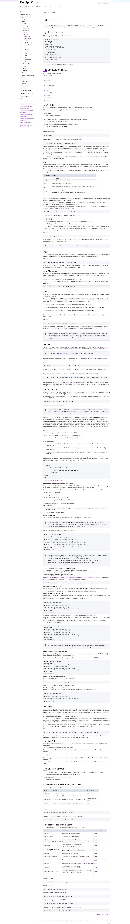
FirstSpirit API (25, 79)
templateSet (49, 97)
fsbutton (27, 49)
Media (95, 860)
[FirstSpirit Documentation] (34, 2)
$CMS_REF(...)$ (90, 726)
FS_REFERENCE (73, 382)
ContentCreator (25, 68)
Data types (25, 32)
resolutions (88, 413)
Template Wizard (26, 85)
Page (88, 795)
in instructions (27, 38)
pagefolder (82, 718)
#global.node (98, 156)
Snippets (24, 23)
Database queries (27, 61)
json (26, 55)
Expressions (26, 30)
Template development (25, 17)
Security (24, 83)
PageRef (89, 800)
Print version (100, 914)
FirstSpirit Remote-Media (99, 348)
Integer (96, 845)
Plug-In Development (25, 90)
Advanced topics (24, 96)
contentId (48, 80)
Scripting (24, 72)
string (88, 793)
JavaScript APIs (26, 81)
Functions (25, 34)
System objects (27, 59)
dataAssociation (29, 42)
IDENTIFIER (49, 75)
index (47, 83)
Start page (22, 6)
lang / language (50, 85)
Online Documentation (49, 12)
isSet (26, 53)
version (47, 100)
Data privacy (88, 921)
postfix (47, 88)
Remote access (67, 348)
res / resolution (49, 92)
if (25, 51)
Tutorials (22, 98)
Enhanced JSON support (26, 93)
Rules (23, 21)
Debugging (24, 70)
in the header (27, 36)
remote (47, 90)
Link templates (54, 386)
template (48, 95)
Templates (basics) (25, 14)
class (26, 40)
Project (94, 524)
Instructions (26, 28)
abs (46, 78)
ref (25, 57)
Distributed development (28, 88)
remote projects (56, 411)
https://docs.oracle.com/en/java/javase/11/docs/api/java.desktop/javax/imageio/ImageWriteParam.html (70, 577)
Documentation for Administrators (28, 104)
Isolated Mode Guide (25, 122)
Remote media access (63, 353)
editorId (27, 45)
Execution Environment (29, 63)
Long (95, 833)
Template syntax (26, 26)
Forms (23, 19)
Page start (107, 914)
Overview (22, 11)
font (26, 47)
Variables (24, 66)
